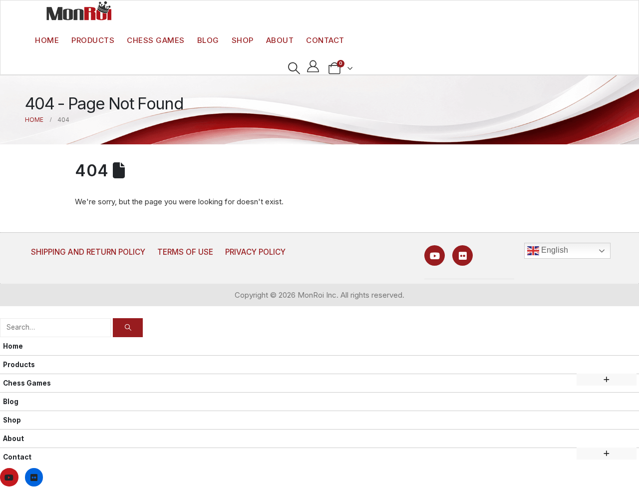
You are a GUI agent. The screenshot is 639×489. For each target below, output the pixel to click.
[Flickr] (462, 255)
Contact (325, 40)
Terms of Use (185, 252)
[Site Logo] (79, 10)
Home (47, 40)
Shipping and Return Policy (88, 252)
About (280, 40)
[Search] (128, 327)
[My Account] (313, 66)
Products (92, 40)
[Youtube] (434, 255)
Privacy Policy (255, 252)
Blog (208, 40)
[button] (294, 68)
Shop (243, 40)
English (553, 250)
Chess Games (156, 40)
